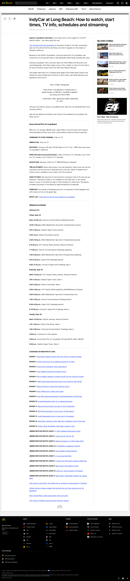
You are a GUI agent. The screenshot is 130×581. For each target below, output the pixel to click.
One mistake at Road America (66, 451)
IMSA (61, 9)
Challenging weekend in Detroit (68, 446)
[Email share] (14, 19)
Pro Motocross (41, 9)
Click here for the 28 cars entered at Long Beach (57, 197)
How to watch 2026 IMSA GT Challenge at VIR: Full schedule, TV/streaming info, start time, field (117, 71)
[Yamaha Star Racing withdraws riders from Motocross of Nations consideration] (102, 47)
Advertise (4, 570)
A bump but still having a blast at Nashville (71, 461)
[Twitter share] (10, 19)
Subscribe (5, 533)
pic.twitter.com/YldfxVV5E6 (60, 95)
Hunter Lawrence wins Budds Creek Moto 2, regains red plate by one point (117, 80)
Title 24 (83, 9)
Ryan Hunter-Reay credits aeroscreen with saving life (48, 496)
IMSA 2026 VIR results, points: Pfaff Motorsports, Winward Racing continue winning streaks (118, 62)
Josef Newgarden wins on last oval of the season (56, 416)
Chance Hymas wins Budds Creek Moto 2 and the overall (117, 88)
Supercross (52, 9)
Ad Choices (37, 570)
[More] (118, 3)
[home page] (7, 3)
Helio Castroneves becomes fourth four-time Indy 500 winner (59, 381)
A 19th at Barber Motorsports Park (67, 431)
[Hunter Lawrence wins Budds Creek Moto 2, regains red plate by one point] (102, 82)
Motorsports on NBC (72, 9)
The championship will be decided (41, 45)
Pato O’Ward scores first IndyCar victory (51, 372)
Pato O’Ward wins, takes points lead (50, 391)
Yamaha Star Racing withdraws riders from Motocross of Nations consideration (118, 45)
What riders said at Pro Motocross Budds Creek (116, 53)
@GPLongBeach (71, 92)
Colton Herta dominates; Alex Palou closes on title (56, 426)
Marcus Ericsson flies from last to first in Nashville (56, 406)
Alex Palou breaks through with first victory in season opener (59, 357)
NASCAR (31, 9)
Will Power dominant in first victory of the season (56, 411)
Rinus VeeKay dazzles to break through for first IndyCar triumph (60, 377)
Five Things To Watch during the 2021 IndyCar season (49, 501)
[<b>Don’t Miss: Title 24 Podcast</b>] (112, 106)
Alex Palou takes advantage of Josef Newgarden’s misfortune (59, 396)
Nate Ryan (33, 29)
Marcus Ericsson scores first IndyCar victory (53, 386)
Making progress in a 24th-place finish (69, 441)
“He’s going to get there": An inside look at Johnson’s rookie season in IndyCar (58, 483)
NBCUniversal (10, 572)
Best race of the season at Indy (66, 466)
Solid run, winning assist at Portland (69, 471)
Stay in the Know (6, 525)
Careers (8, 570)
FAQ (20, 570)
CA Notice (61, 570)
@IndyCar (60, 90)
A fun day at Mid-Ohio (63, 456)
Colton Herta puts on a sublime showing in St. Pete (55, 362)
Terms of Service (67, 570)
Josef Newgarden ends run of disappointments (55, 401)
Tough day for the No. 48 (64, 436)
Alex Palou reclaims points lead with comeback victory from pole (61, 421)
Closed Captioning (14, 570)
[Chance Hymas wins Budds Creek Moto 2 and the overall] (102, 90)
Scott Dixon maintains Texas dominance (52, 367)
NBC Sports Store (25, 570)
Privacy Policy (43, 570)
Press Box (32, 570)
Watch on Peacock (95, 9)
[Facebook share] (5, 19)
